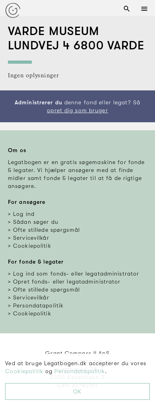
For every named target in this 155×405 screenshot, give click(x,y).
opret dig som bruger (77, 110)
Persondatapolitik (79, 371)
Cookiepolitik (24, 371)
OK (77, 391)
